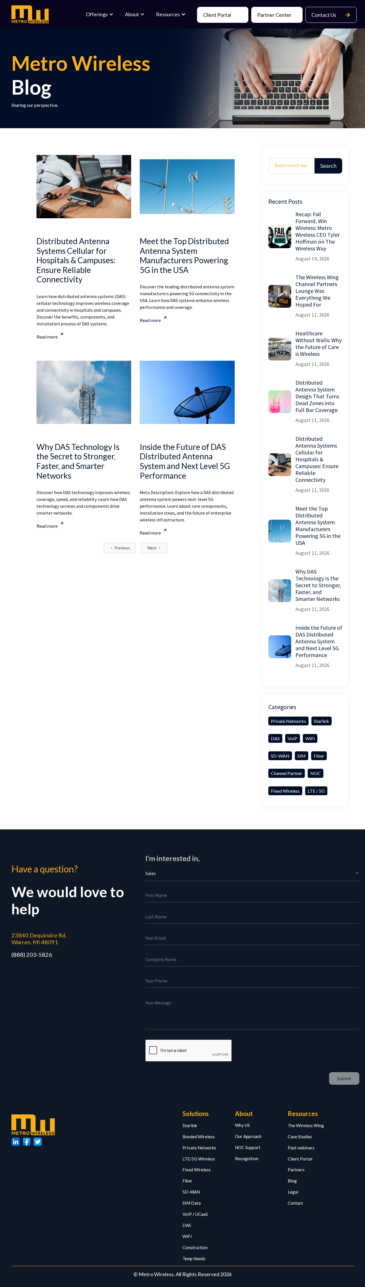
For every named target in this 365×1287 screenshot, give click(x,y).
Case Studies (300, 1136)
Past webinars (301, 1147)
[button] (99, 14)
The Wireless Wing (306, 1125)
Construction (195, 1247)
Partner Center (274, 15)
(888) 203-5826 (31, 954)
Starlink (321, 721)
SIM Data (191, 1203)
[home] (31, 14)
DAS (275, 738)
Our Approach (248, 1136)
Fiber (319, 755)
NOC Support (247, 1147)
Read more (47, 336)
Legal (293, 1191)
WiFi (310, 738)
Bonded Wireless (198, 1136)
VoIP (292, 738)
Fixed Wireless (285, 791)
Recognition (246, 1158)
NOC (315, 773)
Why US (242, 1125)
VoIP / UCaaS (195, 1214)
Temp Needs (193, 1258)
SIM (301, 755)
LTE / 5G (316, 791)
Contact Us (330, 15)
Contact (295, 1203)
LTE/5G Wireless (198, 1158)
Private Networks (288, 721)
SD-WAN (280, 755)
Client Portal (217, 15)
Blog (292, 1180)
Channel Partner (286, 773)
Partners (296, 1169)
